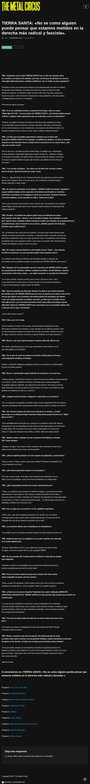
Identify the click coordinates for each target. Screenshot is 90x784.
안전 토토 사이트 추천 (18, 687)
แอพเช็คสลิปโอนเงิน (17, 693)
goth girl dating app (17, 730)
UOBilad (13, 712)
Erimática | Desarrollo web (14, 782)
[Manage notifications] (85, 779)
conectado (26, 756)
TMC (6, 38)
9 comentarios (29, 38)
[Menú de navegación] (85, 6)
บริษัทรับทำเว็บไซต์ (17, 706)
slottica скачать (16, 736)
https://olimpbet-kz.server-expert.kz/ (23, 724)
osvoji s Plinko (15, 718)
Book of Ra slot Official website (22, 700)
